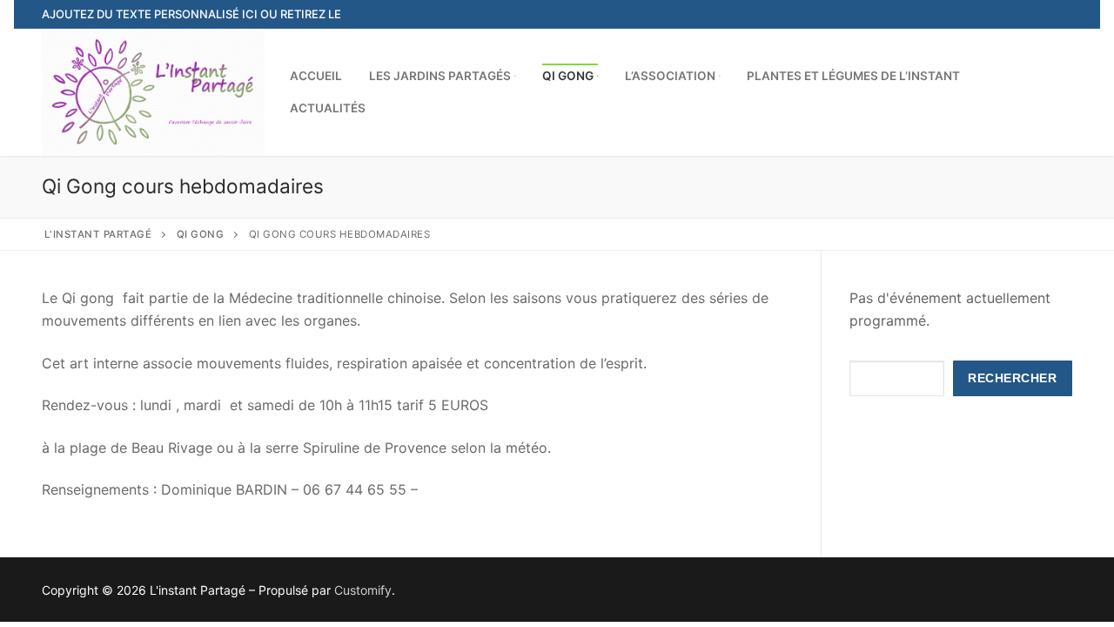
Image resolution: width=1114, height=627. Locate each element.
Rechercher (1012, 378)
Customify (363, 590)
